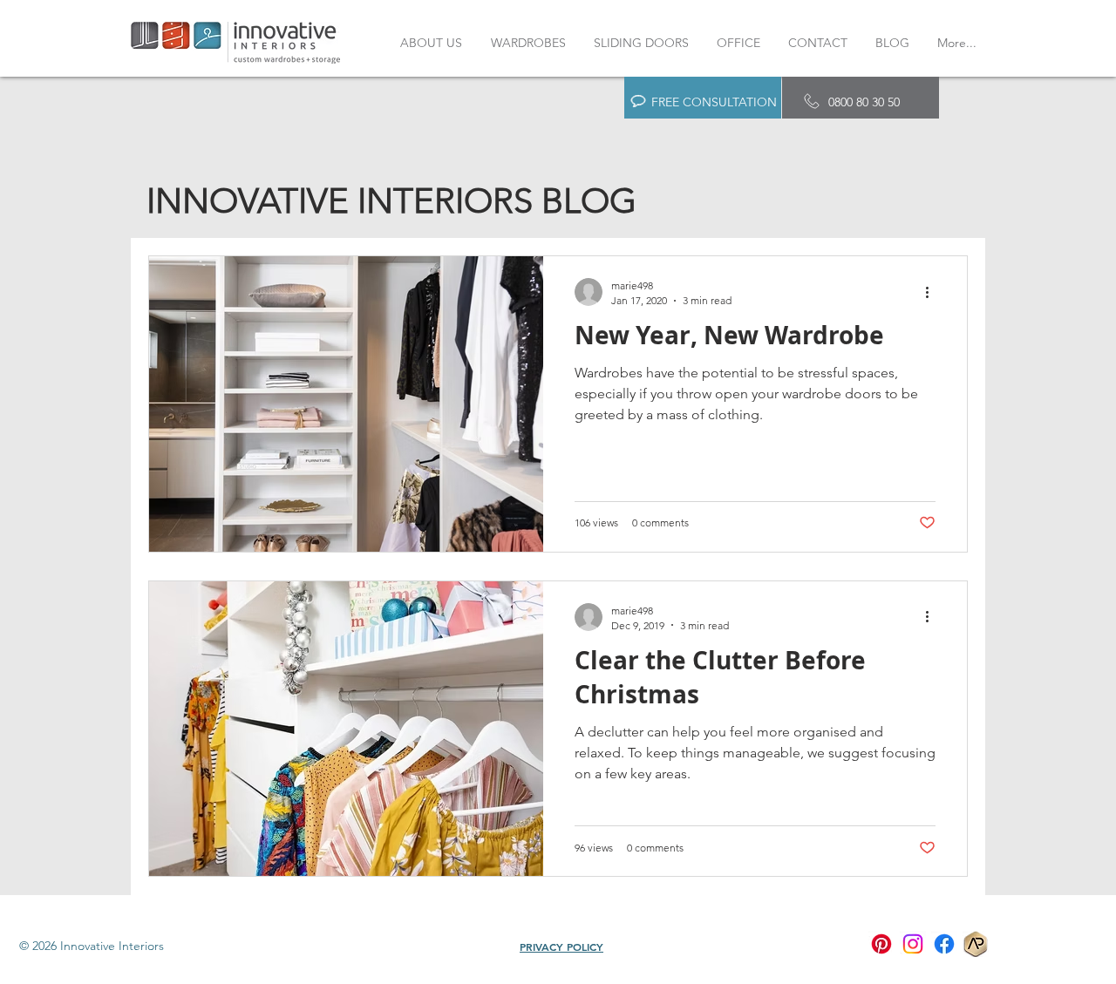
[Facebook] (944, 944)
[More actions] (932, 292)
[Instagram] (913, 944)
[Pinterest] (881, 944)
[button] (638, 101)
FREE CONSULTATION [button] (714, 102)
